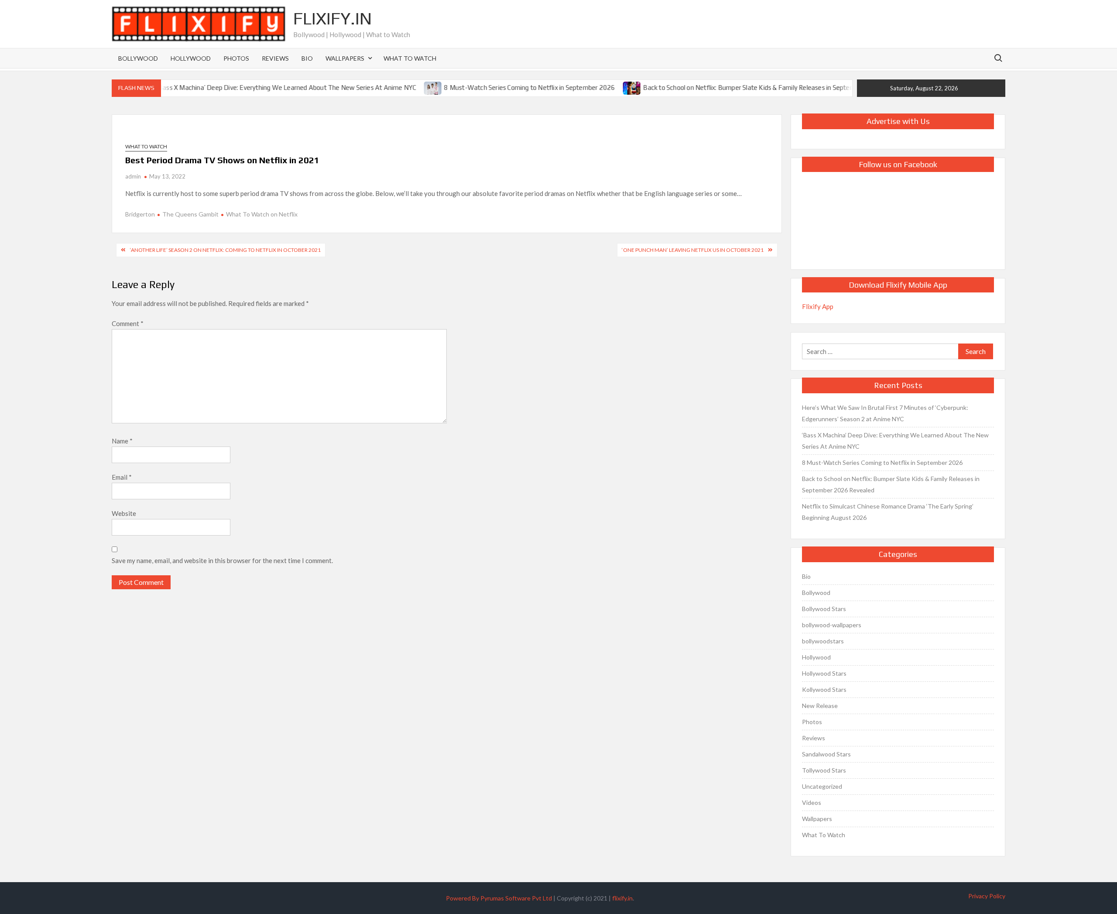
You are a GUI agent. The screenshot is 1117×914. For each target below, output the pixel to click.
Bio (307, 58)
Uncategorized (822, 786)
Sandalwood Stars (826, 754)
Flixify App (817, 306)
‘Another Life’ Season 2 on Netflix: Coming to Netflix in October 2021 (225, 250)
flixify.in (622, 898)
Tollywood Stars (824, 770)
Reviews (275, 58)
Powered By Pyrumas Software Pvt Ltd (499, 898)
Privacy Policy (986, 896)
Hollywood (191, 58)
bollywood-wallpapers (831, 625)
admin (133, 176)
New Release (820, 705)
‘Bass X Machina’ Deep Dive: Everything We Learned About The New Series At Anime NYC (265, 87)
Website (124, 513)
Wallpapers (345, 58)
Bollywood (138, 58)
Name (122, 441)
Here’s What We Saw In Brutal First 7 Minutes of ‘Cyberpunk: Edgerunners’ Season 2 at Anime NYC (885, 413)
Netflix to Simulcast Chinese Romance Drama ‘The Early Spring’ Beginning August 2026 (887, 511)
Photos (236, 58)
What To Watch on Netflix (262, 214)
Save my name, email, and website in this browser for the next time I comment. (222, 560)
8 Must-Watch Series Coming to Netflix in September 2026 (508, 87)
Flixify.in (332, 18)
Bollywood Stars (824, 608)
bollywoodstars (823, 641)
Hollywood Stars (824, 673)
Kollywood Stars (824, 689)
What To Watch (410, 58)
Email (122, 477)
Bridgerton (140, 214)
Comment (128, 323)
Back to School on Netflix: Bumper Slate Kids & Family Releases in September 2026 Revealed (755, 87)
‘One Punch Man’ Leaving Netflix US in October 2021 (693, 250)
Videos (811, 802)
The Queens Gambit (190, 214)
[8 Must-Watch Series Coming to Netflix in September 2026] (412, 87)
